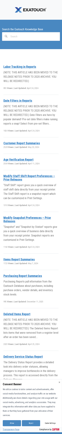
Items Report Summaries (19, 259)
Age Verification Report (18, 159)
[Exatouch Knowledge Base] (31, 9)
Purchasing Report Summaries (22, 276)
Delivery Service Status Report (23, 356)
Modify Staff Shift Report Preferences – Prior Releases (29, 177)
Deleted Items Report (16, 314)
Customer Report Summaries (21, 143)
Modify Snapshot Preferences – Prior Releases (27, 219)
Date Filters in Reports (17, 100)
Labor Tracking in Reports (19, 66)
